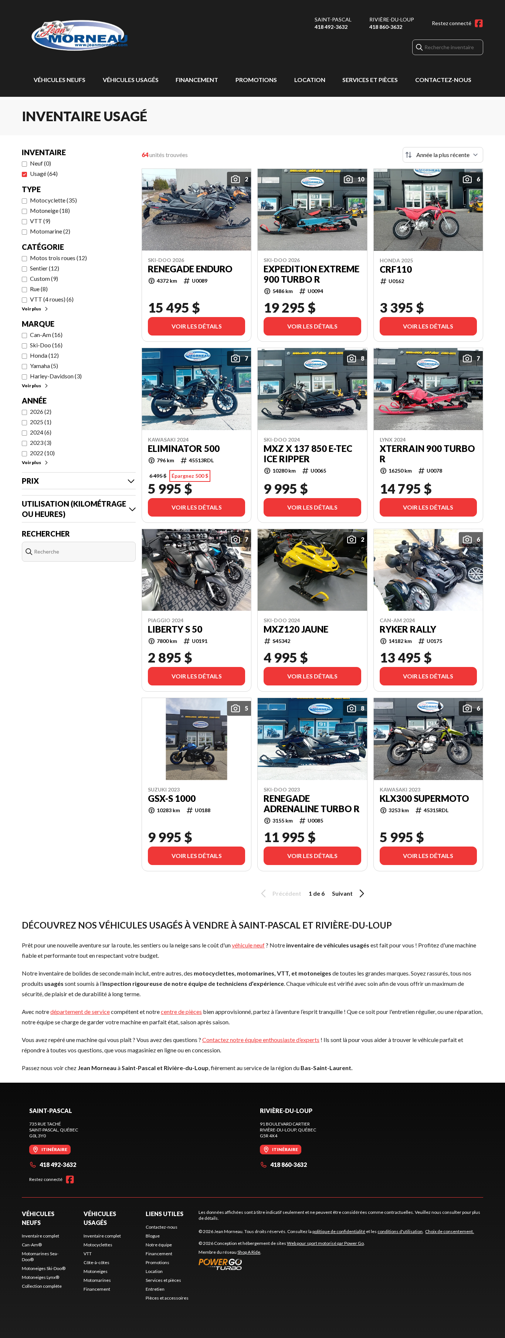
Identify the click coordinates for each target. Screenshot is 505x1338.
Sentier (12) (44, 268)
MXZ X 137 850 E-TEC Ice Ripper (308, 453)
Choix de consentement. (449, 1231)
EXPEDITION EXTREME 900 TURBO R (311, 274)
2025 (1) (40, 421)
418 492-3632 (331, 27)
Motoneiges (96, 1271)
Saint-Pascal (333, 19)
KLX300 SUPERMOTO (424, 798)
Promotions (256, 79)
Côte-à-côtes (96, 1262)
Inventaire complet (40, 1236)
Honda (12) (44, 355)
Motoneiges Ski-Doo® (43, 1268)
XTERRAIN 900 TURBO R (427, 453)
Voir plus (31, 308)
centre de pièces (181, 1011)
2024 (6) (40, 432)
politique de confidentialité (338, 1231)
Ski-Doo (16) (46, 344)
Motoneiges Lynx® (40, 1277)
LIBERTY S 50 (175, 629)
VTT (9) (40, 220)
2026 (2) (40, 411)
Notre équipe (159, 1244)
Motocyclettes (98, 1244)
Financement (197, 79)
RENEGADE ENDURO (190, 269)
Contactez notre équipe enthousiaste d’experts (260, 1039)
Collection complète (42, 1286)
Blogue (153, 1236)
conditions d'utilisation (400, 1231)
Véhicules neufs (59, 79)
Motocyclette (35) (53, 200)
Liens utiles (164, 1213)
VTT (88, 1253)
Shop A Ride (248, 1252)
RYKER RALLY (408, 629)
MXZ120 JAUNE (296, 629)
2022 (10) (42, 452)
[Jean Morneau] (114, 36)
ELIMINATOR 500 (184, 448)
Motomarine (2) (50, 231)
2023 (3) (40, 442)
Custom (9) (44, 278)
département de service (80, 1011)
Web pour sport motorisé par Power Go (325, 1243)
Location (309, 79)
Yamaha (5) (44, 365)
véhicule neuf (248, 945)
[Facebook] (478, 23)
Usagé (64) (44, 173)
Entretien (155, 1289)
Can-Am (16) (46, 334)
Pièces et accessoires (167, 1298)
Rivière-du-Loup (391, 19)
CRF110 (396, 269)
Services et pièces (370, 79)
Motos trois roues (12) (58, 257)
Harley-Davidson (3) (56, 375)
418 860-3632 (385, 27)
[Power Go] (282, 1264)
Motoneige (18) (50, 210)
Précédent (286, 893)
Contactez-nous (443, 79)
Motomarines (97, 1280)
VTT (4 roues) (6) (52, 299)
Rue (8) (39, 288)
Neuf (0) (40, 163)
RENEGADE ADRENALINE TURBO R (312, 803)
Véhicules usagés (131, 79)
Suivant (342, 893)
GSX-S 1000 (172, 798)
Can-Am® (32, 1244)
